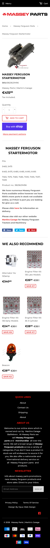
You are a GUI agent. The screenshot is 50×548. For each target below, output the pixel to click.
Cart (45, 3)
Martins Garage (10, 219)
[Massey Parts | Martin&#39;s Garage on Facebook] (39, 513)
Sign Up (38, 489)
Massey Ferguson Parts (24, 26)
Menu (8, 3)
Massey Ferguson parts (22, 462)
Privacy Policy (11, 502)
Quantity (6, 105)
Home (5, 26)
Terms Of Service (31, 502)
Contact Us (23, 407)
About (23, 403)
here (16, 208)
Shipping (23, 412)
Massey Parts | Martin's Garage (25, 522)
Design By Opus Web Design (22, 507)
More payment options (14, 134)
